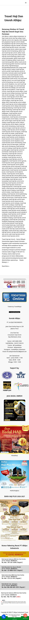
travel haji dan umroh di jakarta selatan (13, 139)
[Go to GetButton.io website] (25, 618)
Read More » (5, 266)
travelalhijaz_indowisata (18, 349)
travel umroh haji (14, 230)
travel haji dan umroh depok (10, 124)
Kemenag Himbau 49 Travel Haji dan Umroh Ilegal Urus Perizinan (13, 31)
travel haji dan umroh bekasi (10, 119)
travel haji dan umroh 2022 (14, 97)
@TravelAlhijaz (17, 345)
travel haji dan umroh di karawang (12, 142)
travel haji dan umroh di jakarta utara (13, 141)
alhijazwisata (17, 347)
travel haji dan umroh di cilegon (16, 130)
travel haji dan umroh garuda (17, 161)
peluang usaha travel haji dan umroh (12, 77)
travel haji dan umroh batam (18, 117)
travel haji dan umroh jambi (10, 177)
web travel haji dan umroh (16, 234)
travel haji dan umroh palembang (17, 194)
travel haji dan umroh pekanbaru (11, 196)
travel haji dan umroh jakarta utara (16, 175)
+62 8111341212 (18, 343)
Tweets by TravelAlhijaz (14, 306)
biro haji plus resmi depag (19, 40)
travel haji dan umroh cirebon (15, 122)
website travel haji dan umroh (10, 236)
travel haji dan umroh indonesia (11, 166)
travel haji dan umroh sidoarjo (10, 203)
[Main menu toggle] (25, 2)
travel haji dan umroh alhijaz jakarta (15, 104)
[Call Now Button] (4, 617)
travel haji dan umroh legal (14, 188)
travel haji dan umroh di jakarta (15, 137)
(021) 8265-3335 (17, 341)
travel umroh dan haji (8, 229)
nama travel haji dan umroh (14, 75)
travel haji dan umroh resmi (17, 199)
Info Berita (5, 36)
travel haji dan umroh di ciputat (11, 132)
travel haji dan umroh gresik (15, 164)
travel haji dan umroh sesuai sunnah (12, 201)
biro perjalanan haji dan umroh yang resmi (14, 44)
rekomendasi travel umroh (9, 78)
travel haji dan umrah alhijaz (15, 91)
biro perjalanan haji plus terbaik (11, 45)
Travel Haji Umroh (18, 227)
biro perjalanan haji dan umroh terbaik (13, 42)
